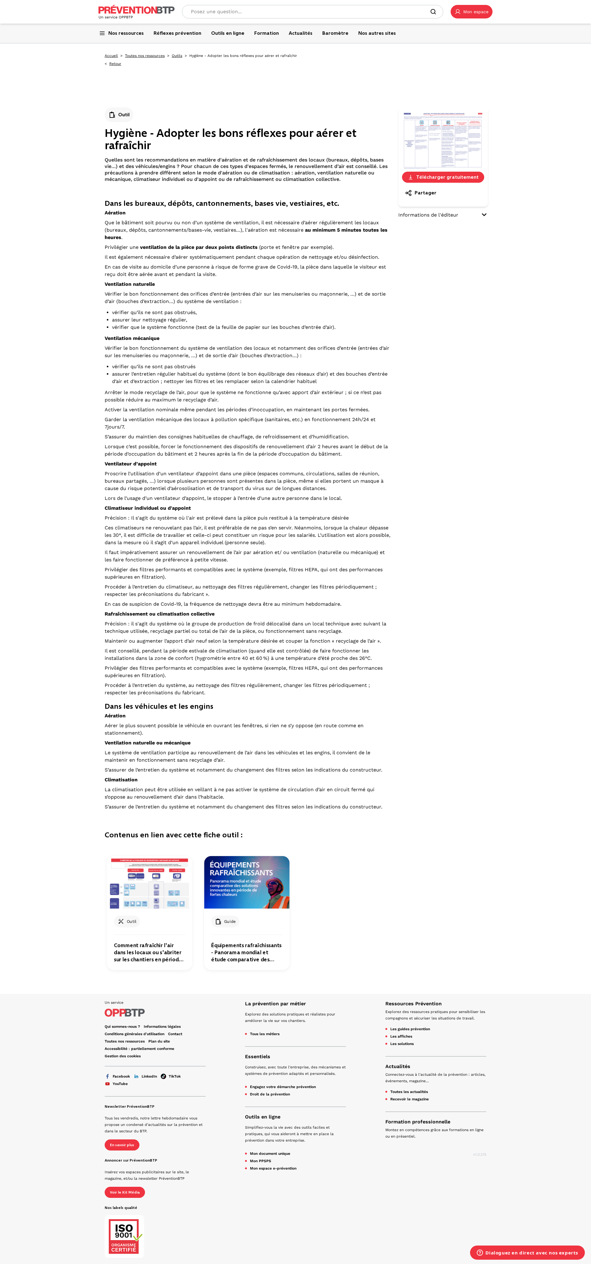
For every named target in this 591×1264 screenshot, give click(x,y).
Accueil (111, 56)
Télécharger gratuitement (447, 177)
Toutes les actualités (409, 1092)
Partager (425, 192)
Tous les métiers (264, 1034)
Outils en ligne (262, 1117)
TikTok (175, 1076)
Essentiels (257, 1056)
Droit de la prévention (270, 1094)
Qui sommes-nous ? (122, 1026)
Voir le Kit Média (125, 1192)
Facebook (121, 1076)
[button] (471, 11)
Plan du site (159, 1041)
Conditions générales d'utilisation (134, 1034)
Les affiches (401, 1036)
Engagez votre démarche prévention (283, 1087)
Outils (177, 56)
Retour (115, 64)
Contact (175, 1034)
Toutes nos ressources (145, 56)
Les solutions (402, 1044)
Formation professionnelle (417, 1122)
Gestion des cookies (123, 1056)
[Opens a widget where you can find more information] (527, 1253)
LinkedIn (149, 1076)
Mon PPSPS (260, 1161)
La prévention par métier (275, 1004)
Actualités (397, 1066)
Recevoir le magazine (409, 1099)
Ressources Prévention (413, 1004)
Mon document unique (270, 1153)
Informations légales (162, 1026)
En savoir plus (122, 1145)
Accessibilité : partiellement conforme (139, 1049)
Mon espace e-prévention (273, 1168)
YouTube (120, 1084)
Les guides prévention (410, 1029)
